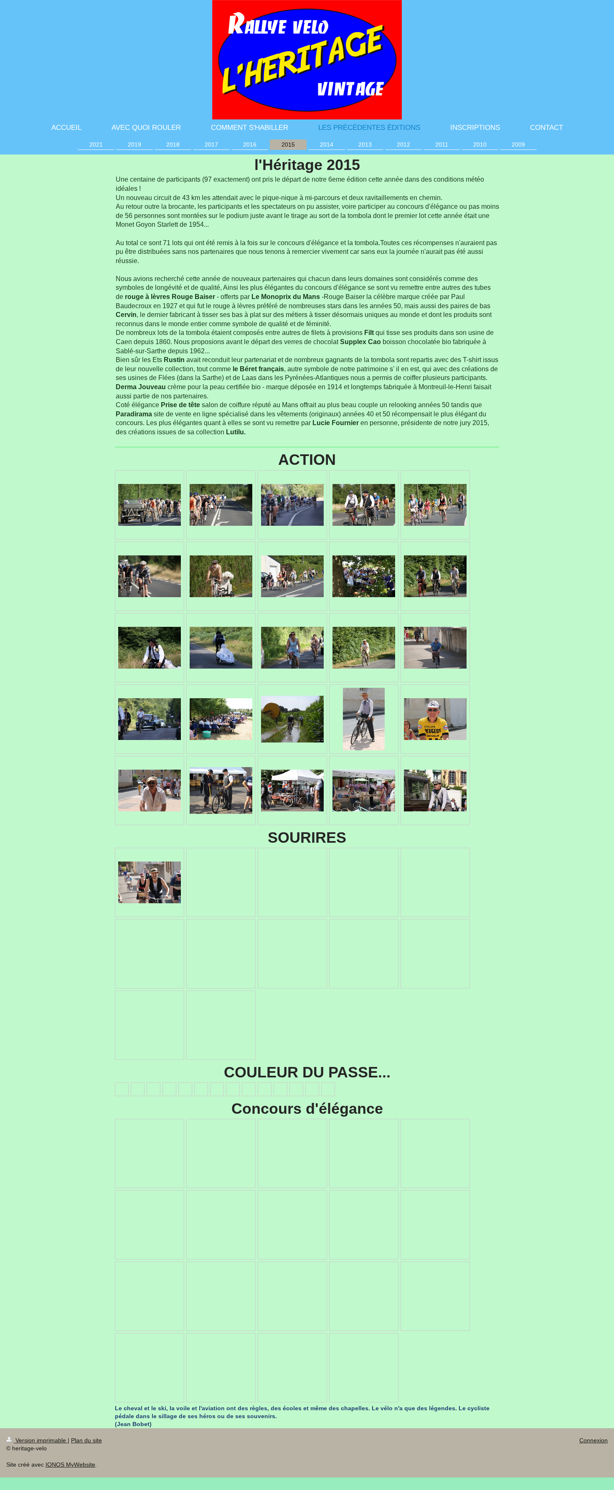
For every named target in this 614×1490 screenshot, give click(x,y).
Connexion (593, 1440)
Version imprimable (41, 1440)
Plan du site (86, 1440)
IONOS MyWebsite (70, 1464)
